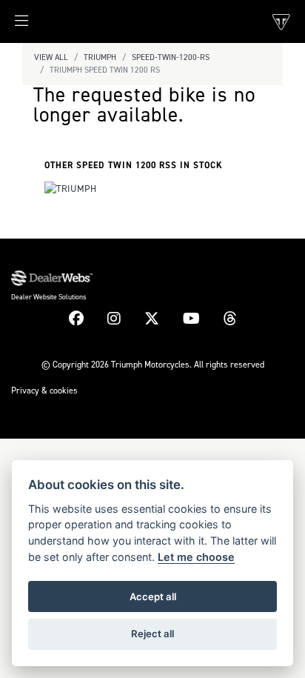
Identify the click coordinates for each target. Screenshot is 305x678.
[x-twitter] (152, 318)
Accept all (153, 596)
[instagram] (114, 318)
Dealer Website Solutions (48, 297)
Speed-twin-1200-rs (171, 57)
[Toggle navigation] (14, 25)
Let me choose (196, 557)
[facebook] (76, 318)
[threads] (230, 318)
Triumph (100, 57)
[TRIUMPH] (70, 191)
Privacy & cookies (44, 390)
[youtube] (191, 318)
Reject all (152, 633)
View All (51, 57)
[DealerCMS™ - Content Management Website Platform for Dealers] (152, 278)
